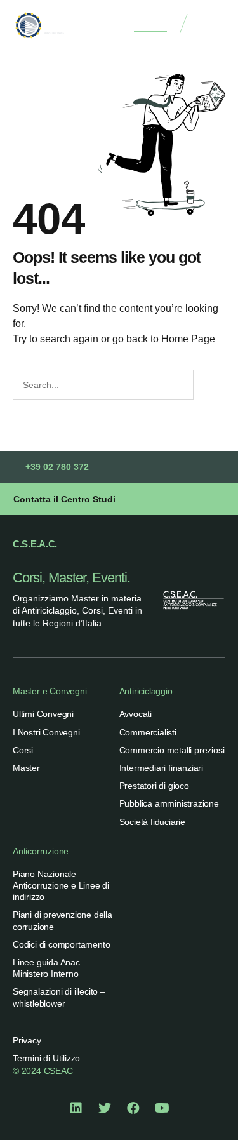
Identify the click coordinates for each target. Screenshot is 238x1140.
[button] (212, 26)
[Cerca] (208, 385)
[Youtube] (162, 1108)
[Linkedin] (76, 1108)
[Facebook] (133, 1108)
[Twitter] (104, 1108)
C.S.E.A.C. (35, 544)
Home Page (188, 338)
